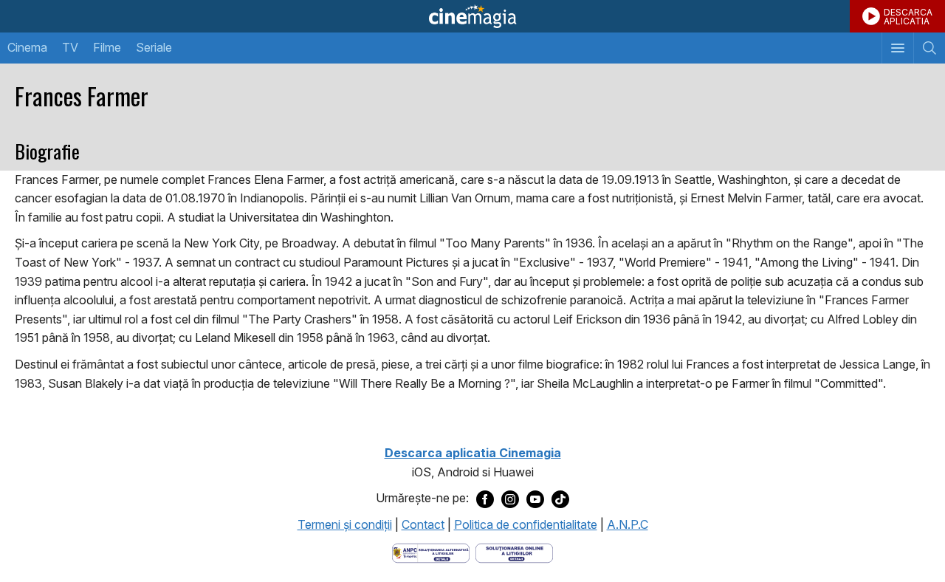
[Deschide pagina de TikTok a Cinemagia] (560, 498)
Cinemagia (472, 16)
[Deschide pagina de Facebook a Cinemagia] (485, 498)
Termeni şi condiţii (345, 524)
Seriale (154, 47)
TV (70, 47)
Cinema (27, 47)
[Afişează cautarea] (929, 48)
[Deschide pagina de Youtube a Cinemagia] (535, 498)
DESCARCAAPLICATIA (908, 17)
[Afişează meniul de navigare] (897, 48)
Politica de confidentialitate (525, 524)
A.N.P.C (627, 524)
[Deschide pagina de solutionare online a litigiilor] (514, 551)
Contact (423, 524)
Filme (107, 47)
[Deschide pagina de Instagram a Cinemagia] (510, 498)
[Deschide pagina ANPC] (431, 551)
